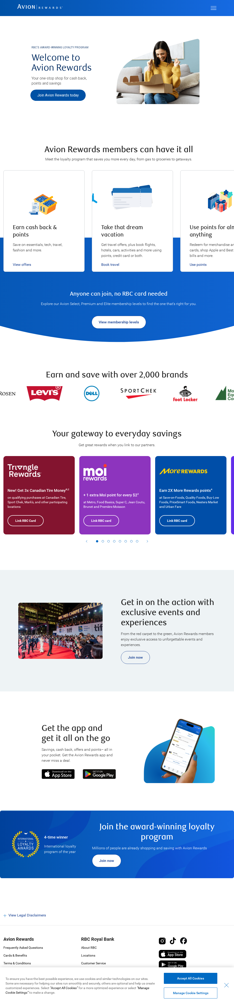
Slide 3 (108, 541)
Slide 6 (126, 541)
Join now (135, 657)
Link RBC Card (25, 521)
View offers (22, 264)
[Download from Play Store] (97, 774)
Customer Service (93, 963)
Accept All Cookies (190, 978)
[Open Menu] (213, 8)
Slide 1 (97, 541)
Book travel (110, 264)
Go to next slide (147, 541)
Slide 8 (137, 541)
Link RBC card (101, 521)
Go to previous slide (86, 541)
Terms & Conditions (17, 963)
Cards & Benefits (15, 955)
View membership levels (119, 322)
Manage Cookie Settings (190, 993)
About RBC (89, 947)
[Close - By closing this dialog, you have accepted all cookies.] (226, 985)
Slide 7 (131, 541)
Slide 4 (114, 541)
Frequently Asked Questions (23, 947)
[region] (117, 985)
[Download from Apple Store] (58, 774)
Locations (88, 955)
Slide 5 (120, 541)
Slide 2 (103, 541)
